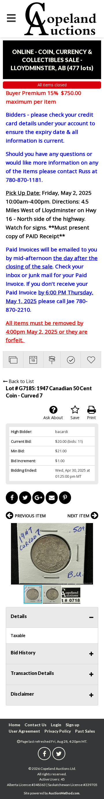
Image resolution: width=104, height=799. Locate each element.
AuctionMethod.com (64, 793)
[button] (93, 528)
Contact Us (36, 724)
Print (91, 417)
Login (56, 724)
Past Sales (85, 731)
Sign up (72, 724)
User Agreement (24, 731)
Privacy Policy (57, 731)
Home (14, 724)
